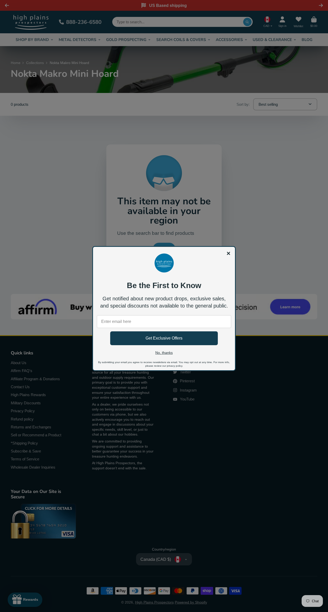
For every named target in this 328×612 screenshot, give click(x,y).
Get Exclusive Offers (164, 338)
